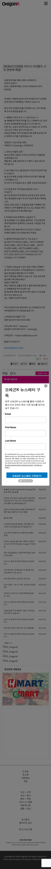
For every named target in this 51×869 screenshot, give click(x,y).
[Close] (46, 385)
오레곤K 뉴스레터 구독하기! (27, 475)
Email (8, 414)
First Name (10, 427)
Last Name (10, 441)
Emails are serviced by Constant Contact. (19, 465)
